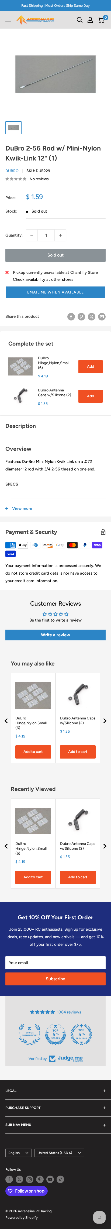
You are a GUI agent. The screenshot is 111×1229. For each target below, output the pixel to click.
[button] (55, 292)
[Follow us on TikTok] (60, 1179)
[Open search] (80, 20)
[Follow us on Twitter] (19, 1179)
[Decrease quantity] (31, 235)
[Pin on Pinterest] (81, 316)
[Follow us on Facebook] (9, 1179)
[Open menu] (8, 20)
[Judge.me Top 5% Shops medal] (55, 1034)
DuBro (12, 171)
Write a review (55, 634)
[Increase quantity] (60, 235)
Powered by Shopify (21, 1218)
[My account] (90, 20)
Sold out (55, 255)
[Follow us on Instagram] (29, 1179)
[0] (101, 20)
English (14, 1153)
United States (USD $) (54, 1153)
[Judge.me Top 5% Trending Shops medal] (81, 1034)
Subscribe (55, 978)
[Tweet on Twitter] (91, 316)
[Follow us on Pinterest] (40, 1179)
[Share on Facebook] (71, 316)
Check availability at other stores (43, 279)
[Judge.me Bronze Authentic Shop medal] (29, 1034)
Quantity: (14, 235)
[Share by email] (102, 316)
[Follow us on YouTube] (50, 1179)
